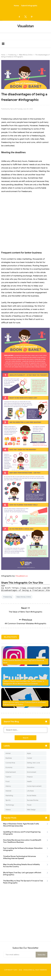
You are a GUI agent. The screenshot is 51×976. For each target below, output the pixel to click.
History (8, 786)
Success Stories (32, 800)
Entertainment (11, 772)
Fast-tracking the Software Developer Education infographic (22, 849)
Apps (29, 753)
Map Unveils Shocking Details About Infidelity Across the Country (21, 865)
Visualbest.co (21, 576)
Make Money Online (23, 597)
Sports (8, 800)
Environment (31, 772)
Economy (9, 767)
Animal (8, 753)
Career (29, 758)
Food (7, 781)
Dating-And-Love (33, 763)
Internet (8, 791)
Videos (8, 810)
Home (16, 6)
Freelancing (7, 597)
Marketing (9, 795)
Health (29, 781)
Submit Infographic (29, 6)
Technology (10, 805)
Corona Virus (10, 763)
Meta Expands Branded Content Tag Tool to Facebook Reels (23, 661)
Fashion (8, 777)
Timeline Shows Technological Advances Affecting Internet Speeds (19, 857)
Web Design (31, 810)
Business (9, 758)
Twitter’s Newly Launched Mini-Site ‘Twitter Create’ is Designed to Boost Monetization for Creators (23, 682)
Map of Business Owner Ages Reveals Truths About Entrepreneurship (21, 825)
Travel (29, 805)
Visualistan (27, 970)
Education (30, 767)
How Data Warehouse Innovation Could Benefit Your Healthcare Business (22, 841)
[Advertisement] (25, 222)
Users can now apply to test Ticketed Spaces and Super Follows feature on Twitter (24, 703)
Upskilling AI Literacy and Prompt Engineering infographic (21, 833)
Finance (30, 777)
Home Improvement (34, 786)
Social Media (31, 795)
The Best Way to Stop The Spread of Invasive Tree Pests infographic (23, 882)
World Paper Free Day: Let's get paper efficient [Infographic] (22, 874)
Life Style (30, 791)
